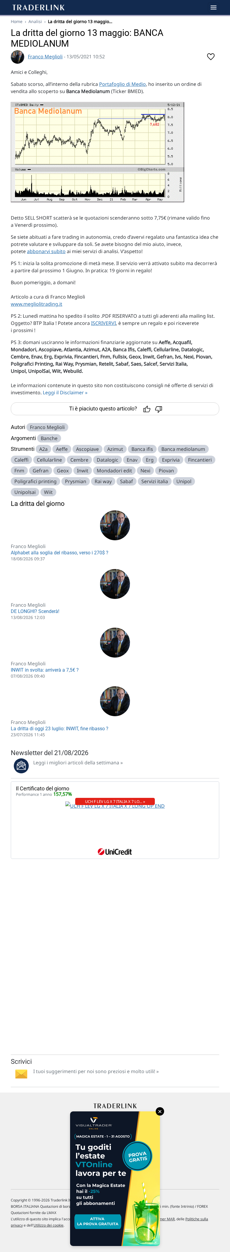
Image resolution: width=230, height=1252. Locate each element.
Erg (150, 460)
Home (16, 21)
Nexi (145, 470)
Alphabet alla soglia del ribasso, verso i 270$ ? (59, 553)
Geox (63, 470)
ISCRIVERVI (103, 323)
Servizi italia (154, 481)
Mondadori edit (114, 470)
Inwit (82, 470)
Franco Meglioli (45, 56)
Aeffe (62, 449)
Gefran (41, 470)
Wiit (48, 492)
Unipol (183, 481)
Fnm (19, 470)
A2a (43, 449)
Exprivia (171, 460)
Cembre (79, 460)
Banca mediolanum (183, 449)
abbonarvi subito (46, 251)
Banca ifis (142, 449)
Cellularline (49, 460)
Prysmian (75, 481)
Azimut (115, 449)
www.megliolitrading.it (36, 304)
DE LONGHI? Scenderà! (35, 611)
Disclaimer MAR (161, 1218)
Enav (132, 460)
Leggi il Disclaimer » (65, 392)
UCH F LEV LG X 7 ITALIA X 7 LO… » (115, 801)
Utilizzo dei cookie (48, 1225)
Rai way (103, 481)
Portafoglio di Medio (122, 84)
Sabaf (126, 481)
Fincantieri (200, 460)
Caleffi (21, 460)
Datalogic (107, 460)
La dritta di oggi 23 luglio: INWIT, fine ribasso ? (59, 728)
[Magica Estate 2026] (115, 1178)
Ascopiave (87, 449)
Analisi (35, 21)
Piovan (166, 470)
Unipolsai (25, 492)
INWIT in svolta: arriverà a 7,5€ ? (45, 670)
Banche (49, 438)
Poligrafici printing (35, 481)
